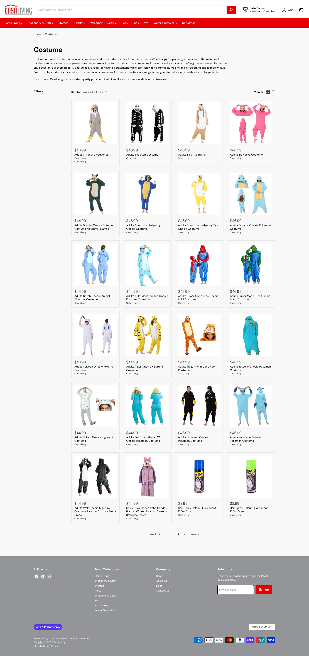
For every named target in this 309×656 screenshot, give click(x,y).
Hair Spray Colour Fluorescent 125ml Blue (197, 509)
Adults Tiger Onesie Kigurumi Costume (144, 368)
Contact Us (162, 590)
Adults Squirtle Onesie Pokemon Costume (250, 227)
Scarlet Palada (50, 646)
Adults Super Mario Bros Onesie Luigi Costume (198, 297)
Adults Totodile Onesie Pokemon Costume (250, 368)
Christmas (188, 23)
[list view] (272, 92)
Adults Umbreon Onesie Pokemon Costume (193, 439)
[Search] (231, 10)
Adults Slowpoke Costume (246, 154)
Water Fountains (164, 23)
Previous (155, 534)
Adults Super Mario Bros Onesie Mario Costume (250, 297)
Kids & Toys (140, 23)
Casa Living (80, 161)
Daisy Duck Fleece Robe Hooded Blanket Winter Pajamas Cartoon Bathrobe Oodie (146, 511)
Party (80, 23)
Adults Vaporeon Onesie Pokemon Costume (245, 439)
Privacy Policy (59, 638)
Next (193, 534)
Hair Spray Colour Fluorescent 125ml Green (249, 509)
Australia (260, 626)
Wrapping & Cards (102, 23)
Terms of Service (80, 638)
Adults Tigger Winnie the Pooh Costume (197, 368)
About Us (161, 580)
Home (37, 34)
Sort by (75, 91)
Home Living (12, 23)
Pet (124, 23)
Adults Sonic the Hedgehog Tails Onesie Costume (198, 227)
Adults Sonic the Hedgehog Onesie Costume (143, 227)
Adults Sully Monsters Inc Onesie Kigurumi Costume (147, 297)
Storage (63, 23)
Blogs (159, 585)
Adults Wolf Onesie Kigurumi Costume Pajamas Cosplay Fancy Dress (95, 511)
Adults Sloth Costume (192, 154)
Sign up (263, 589)
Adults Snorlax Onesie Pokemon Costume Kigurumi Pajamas (94, 227)
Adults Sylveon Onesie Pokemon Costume (94, 368)
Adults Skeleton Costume (142, 154)
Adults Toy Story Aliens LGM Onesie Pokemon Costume (143, 439)
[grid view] (267, 92)
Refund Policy (41, 638)
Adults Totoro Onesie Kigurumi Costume (93, 439)
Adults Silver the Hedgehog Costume (91, 156)
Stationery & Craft (40, 23)
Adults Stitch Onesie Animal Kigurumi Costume (92, 297)
